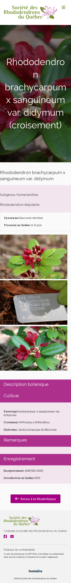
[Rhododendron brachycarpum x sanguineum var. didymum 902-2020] (33, 257)
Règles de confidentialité (53, 554)
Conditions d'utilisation (26, 557)
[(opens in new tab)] (35, 570)
